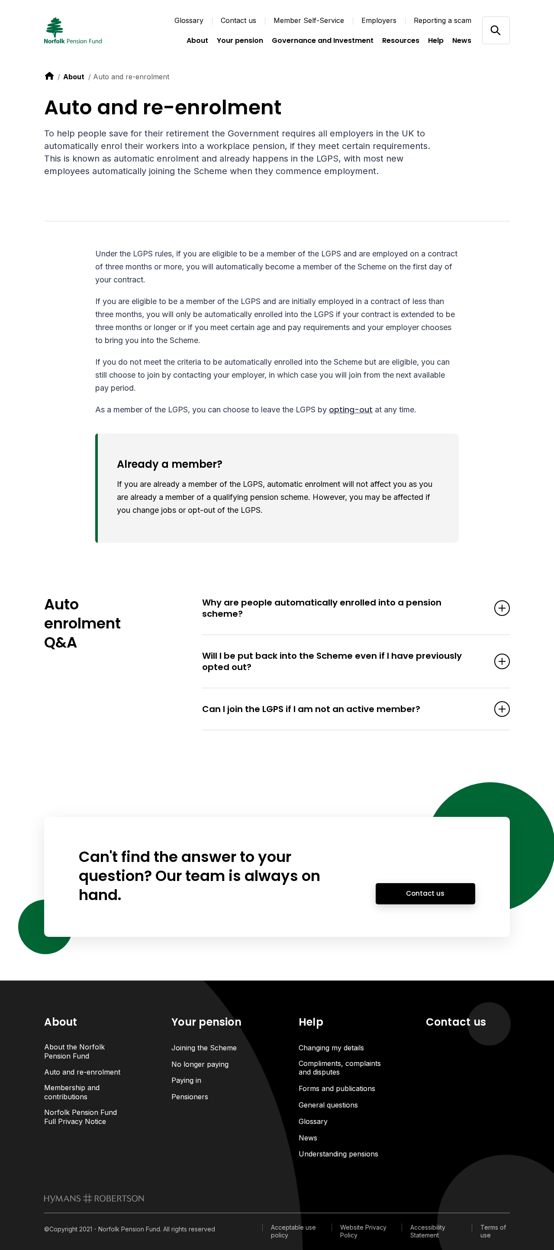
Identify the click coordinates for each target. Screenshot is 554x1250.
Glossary (188, 20)
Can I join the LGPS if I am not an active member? (311, 709)
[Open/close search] (496, 30)
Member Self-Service (309, 20)
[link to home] (49, 76)
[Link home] (87, 30)
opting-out (351, 409)
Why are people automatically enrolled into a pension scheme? (321, 608)
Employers (378, 20)
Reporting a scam (442, 20)
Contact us (238, 20)
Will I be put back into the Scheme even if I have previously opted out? (332, 661)
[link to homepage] (94, 1198)
